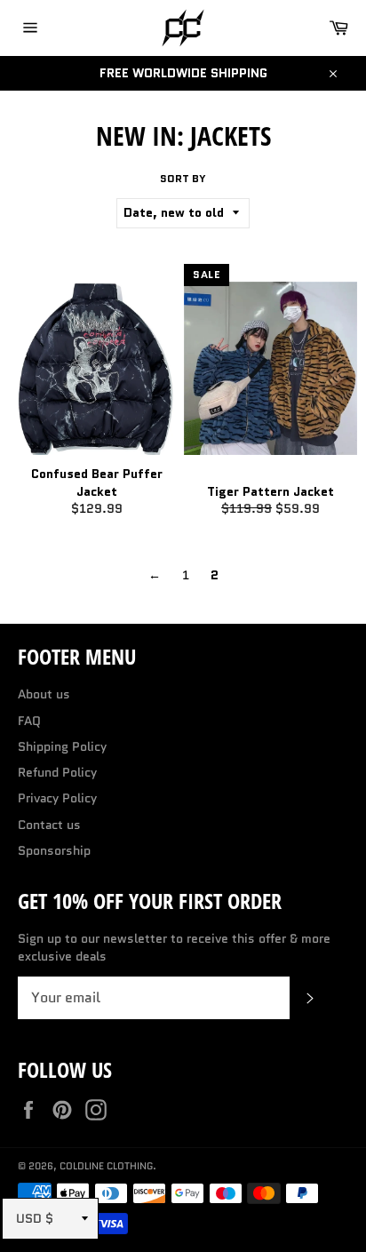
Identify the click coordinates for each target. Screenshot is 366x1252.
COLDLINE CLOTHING (106, 1166)
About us (44, 694)
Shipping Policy (62, 746)
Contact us (49, 824)
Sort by (183, 178)
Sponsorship (54, 850)
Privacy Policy (57, 798)
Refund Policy (57, 772)
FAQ (29, 721)
